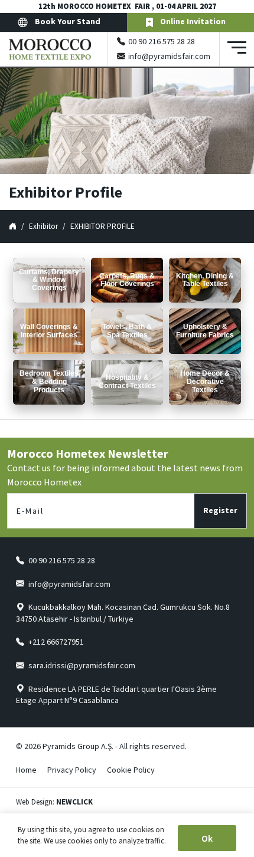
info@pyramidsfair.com (169, 56)
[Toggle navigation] (237, 49)
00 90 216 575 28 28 (161, 41)
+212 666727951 (56, 641)
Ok (207, 838)
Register (220, 510)
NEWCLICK (74, 802)
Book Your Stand (66, 21)
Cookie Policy (131, 769)
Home (26, 769)
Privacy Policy (71, 769)
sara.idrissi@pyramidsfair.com (81, 665)
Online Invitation (193, 21)
